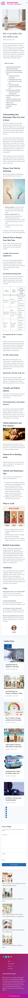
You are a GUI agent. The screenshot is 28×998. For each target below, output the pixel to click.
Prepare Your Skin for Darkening (13, 70)
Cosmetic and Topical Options (13, 90)
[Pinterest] (11, 957)
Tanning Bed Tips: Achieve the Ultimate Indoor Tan (13, 772)
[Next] (10, 646)
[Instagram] (8, 957)
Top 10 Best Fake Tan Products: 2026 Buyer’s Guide (14, 692)
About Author (11, 963)
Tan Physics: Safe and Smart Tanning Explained (13, 799)
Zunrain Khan (9, 695)
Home (9, 961)
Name (4, 853)
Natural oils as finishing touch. (13, 99)
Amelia (8, 669)
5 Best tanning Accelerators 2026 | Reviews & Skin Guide (14, 746)
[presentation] (14, 655)
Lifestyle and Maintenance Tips (13, 100)
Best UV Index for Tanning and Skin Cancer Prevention (13, 719)
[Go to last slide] (6, 646)
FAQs (7, 108)
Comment (5, 834)
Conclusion (9, 106)
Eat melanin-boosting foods (15, 79)
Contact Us (10, 968)
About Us (10, 966)
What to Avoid (9, 102)
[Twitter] (6, 957)
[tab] (6, 807)
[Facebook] (3, 957)
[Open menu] (27, 3)
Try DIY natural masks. (14, 84)
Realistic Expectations (11, 104)
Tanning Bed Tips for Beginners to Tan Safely (12, 666)
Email (4, 860)
